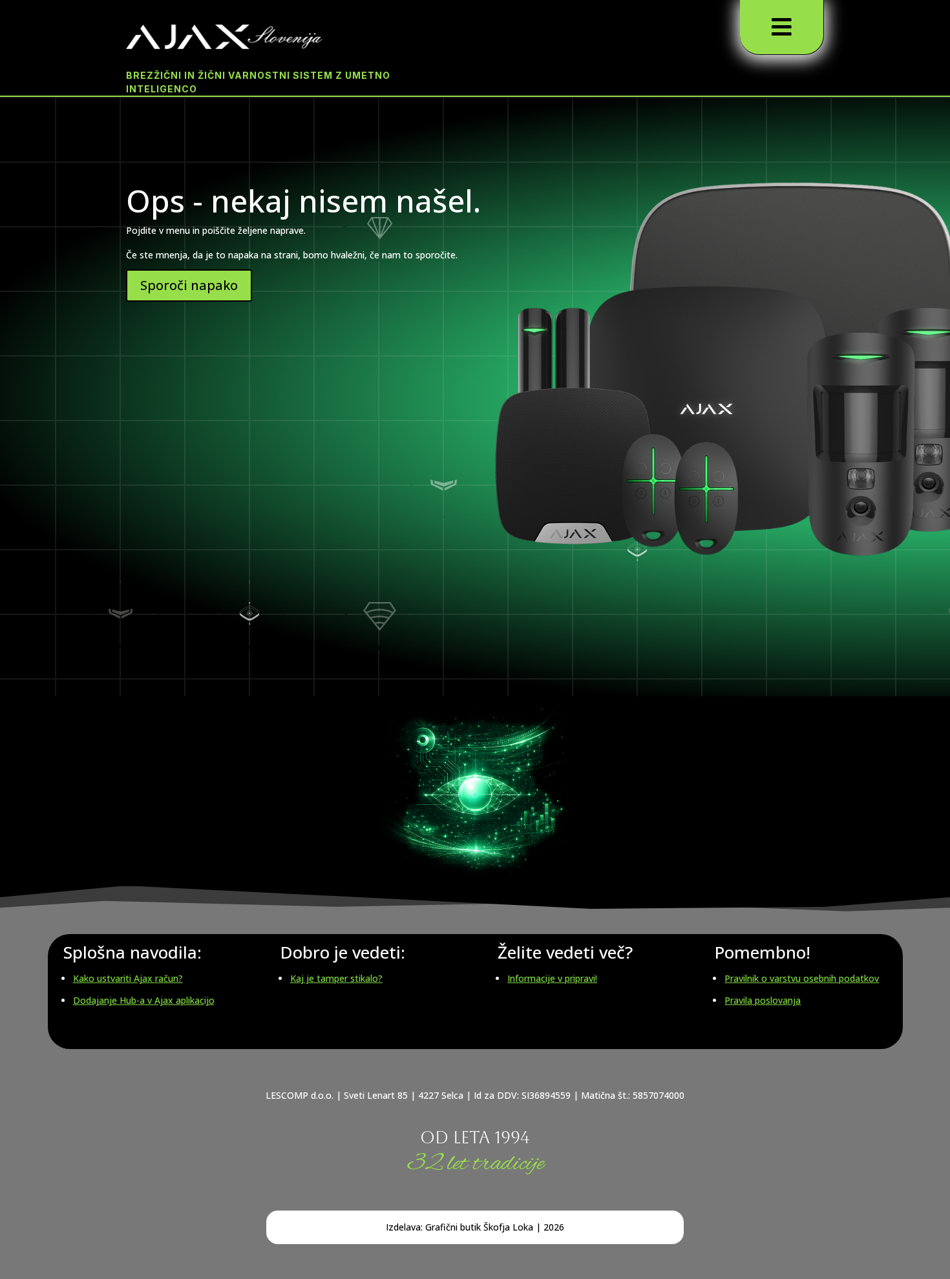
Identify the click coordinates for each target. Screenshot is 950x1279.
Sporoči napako (189, 285)
